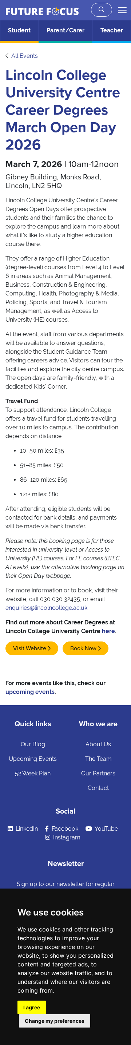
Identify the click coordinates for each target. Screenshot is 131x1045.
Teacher (111, 30)
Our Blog (33, 744)
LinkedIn (26, 828)
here (108, 631)
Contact (98, 787)
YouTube (106, 828)
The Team (98, 758)
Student (19, 30)
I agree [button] (31, 1007)
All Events (24, 55)
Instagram (66, 837)
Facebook (64, 828)
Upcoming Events (33, 758)
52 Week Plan (33, 773)
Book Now (83, 648)
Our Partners (98, 773)
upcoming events (30, 691)
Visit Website (29, 648)
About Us (98, 744)
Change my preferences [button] (54, 1021)
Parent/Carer (65, 30)
